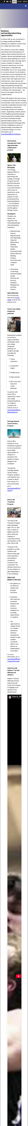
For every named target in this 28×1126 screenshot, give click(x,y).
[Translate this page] (7, 1)
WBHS (25, 1)
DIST (14, 1)
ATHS (19, 1)
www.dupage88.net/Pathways (11, 134)
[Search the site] (10, 1)
